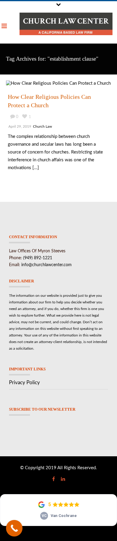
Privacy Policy (24, 382)
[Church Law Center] (66, 24)
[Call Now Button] (14, 528)
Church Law (42, 126)
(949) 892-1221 (37, 258)
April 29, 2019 (19, 126)
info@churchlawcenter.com (46, 265)
